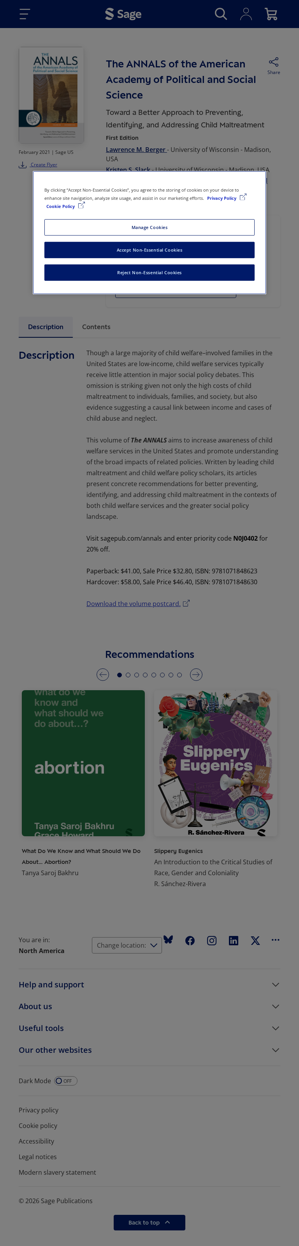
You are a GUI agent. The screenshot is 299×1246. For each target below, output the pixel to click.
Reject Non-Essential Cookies (149, 272)
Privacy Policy (222, 198)
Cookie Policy (61, 206)
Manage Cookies (150, 227)
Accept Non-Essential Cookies (150, 250)
